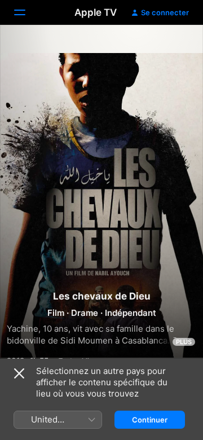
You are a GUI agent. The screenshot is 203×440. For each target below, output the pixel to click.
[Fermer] (19, 373)
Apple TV (95, 12)
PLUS (184, 342)
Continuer (149, 419)
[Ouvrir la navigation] (26, 12)
